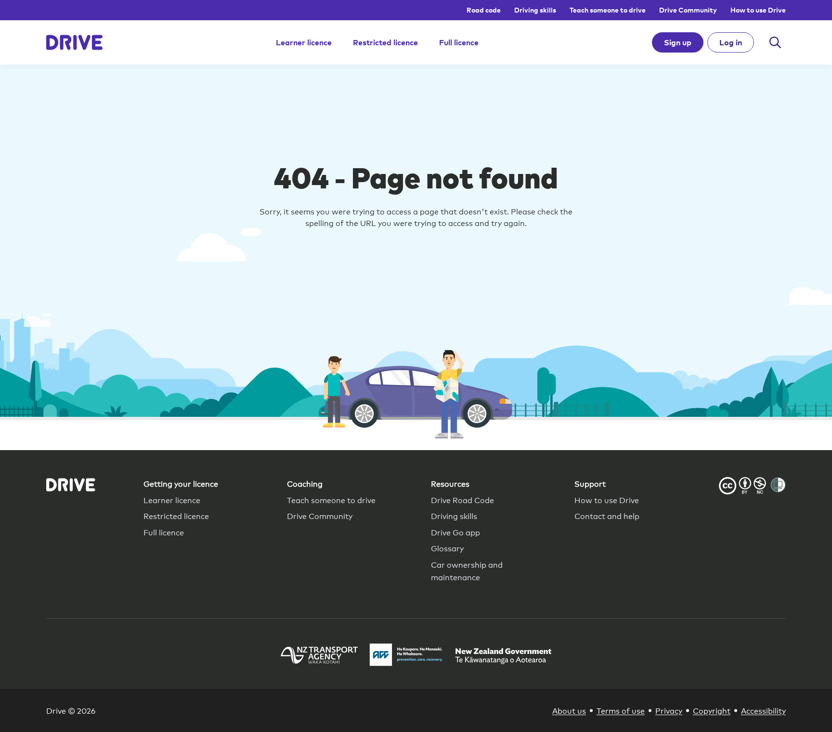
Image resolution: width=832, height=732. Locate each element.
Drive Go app (455, 531)
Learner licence (304, 42)
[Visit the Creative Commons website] (742, 487)
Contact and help (606, 515)
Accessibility (763, 710)
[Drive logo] (74, 42)
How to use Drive (758, 10)
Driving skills (535, 10)
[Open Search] (775, 42)
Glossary (447, 547)
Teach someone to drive (608, 10)
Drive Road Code (462, 499)
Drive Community (688, 10)
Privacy (668, 710)
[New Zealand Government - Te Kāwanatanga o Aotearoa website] (503, 656)
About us (569, 710)
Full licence (459, 42)
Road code (484, 10)
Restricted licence (385, 42)
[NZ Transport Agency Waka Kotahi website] (319, 656)
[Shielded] (778, 484)
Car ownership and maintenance (467, 570)
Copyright (711, 710)
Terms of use (621, 710)
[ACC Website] (406, 656)
